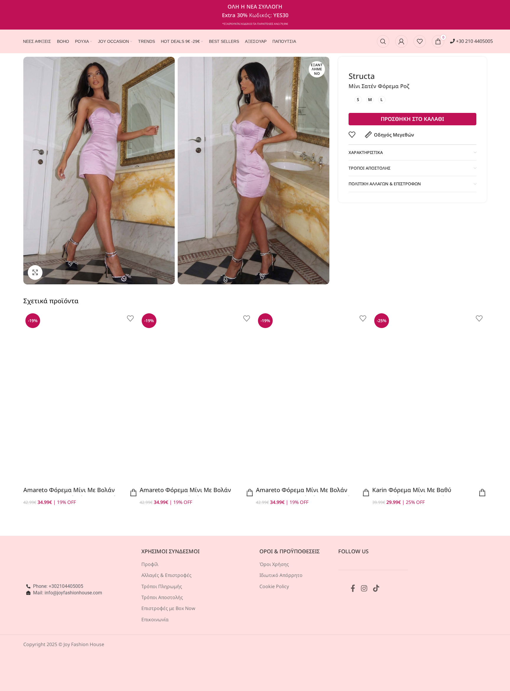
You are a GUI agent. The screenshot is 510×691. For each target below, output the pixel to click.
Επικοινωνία (155, 619)
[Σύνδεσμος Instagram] (364, 588)
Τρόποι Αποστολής (162, 597)
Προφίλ (149, 564)
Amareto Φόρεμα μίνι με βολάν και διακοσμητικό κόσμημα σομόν (304, 494)
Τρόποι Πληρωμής (161, 586)
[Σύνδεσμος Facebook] (353, 588)
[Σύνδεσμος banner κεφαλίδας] (255, 15)
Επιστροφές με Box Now (168, 608)
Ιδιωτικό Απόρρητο (281, 575)
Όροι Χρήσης (274, 564)
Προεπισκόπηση (133, 492)
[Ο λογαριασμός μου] (401, 41)
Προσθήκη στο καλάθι (412, 118)
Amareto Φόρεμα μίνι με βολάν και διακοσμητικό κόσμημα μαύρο (73, 494)
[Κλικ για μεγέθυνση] (35, 272)
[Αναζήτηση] (383, 41)
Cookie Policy (274, 586)
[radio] (358, 99)
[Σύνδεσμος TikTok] (376, 588)
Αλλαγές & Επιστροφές (166, 575)
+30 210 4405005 (474, 41)
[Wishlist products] (420, 41)
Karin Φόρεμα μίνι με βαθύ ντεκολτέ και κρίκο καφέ (411, 494)
